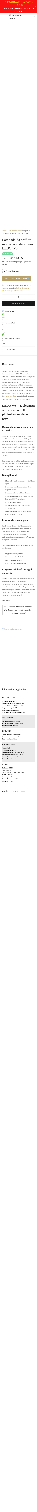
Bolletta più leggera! (22, 288)
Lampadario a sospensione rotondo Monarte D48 (8, 828)
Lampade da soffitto (14, 231)
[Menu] (3, 16)
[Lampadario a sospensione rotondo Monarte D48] (10, 813)
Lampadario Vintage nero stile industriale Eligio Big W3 (26, 827)
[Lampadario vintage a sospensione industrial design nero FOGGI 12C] (27, 847)
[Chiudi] (35, 6)
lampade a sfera (11, 396)
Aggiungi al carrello (18, 303)
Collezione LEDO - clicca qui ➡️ (16, 278)
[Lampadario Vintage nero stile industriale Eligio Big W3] (27, 813)
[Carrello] (33, 16)
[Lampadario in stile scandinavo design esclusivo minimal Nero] (10, 847)
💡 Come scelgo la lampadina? (12, 291)
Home (4, 231)
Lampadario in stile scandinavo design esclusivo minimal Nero (9, 862)
